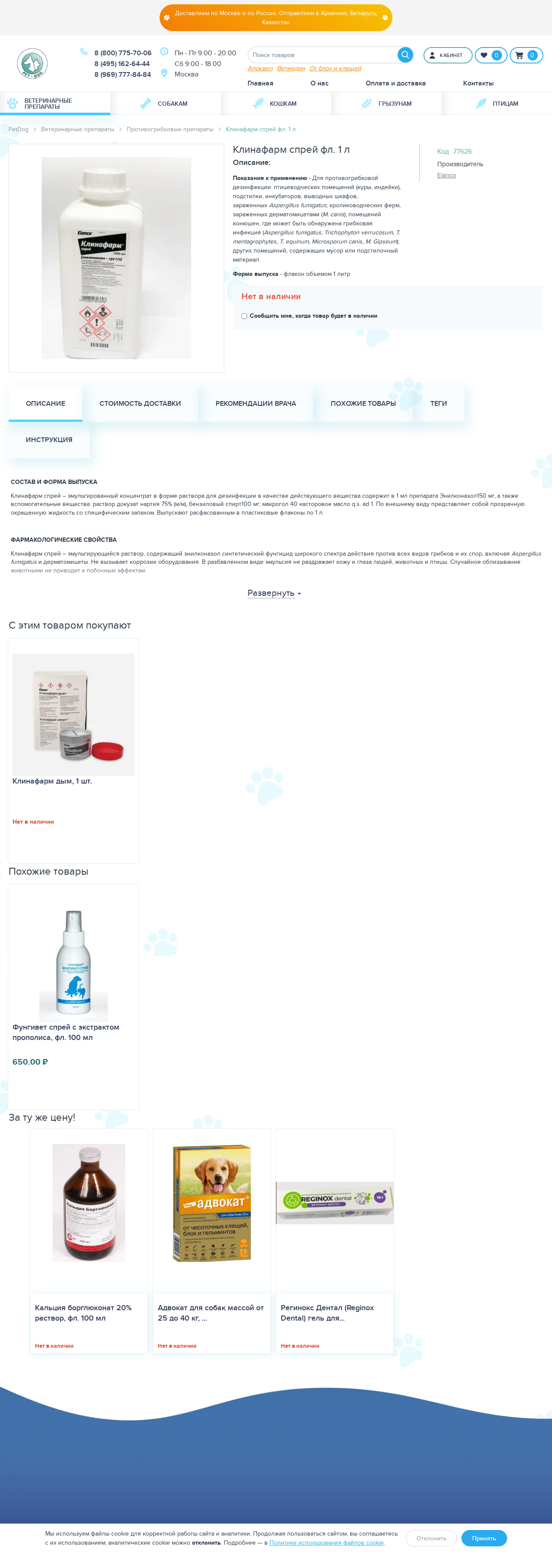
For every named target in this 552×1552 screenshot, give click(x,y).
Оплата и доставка (396, 83)
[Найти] (405, 55)
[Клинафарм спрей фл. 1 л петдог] (116, 258)
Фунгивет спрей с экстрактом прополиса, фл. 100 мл (66, 1032)
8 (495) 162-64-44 (122, 64)
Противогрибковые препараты (170, 129)
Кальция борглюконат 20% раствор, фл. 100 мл (83, 1312)
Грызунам (395, 103)
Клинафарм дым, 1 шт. (52, 781)
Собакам (173, 103)
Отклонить (431, 1538)
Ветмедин (291, 68)
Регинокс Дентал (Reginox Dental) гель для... (327, 1312)
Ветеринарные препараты (48, 103)
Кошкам (283, 103)
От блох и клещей (335, 68)
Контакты (478, 83)
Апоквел (260, 68)
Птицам (505, 103)
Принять (484, 1538)
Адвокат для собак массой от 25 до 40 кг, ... (211, 1312)
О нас (319, 83)
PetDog (18, 129)
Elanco (446, 175)
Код (443, 151)
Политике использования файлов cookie (327, 1542)
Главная (260, 83)
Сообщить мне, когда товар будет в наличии (313, 315)
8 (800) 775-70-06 (123, 53)
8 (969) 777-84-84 (122, 74)
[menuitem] (55, 103)
